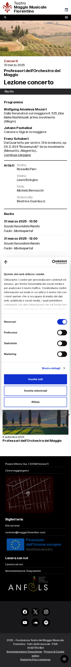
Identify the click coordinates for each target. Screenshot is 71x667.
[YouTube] (25, 623)
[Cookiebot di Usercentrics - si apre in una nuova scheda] (52, 262)
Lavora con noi (14, 564)
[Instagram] (46, 612)
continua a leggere (17, 155)
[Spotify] (46, 623)
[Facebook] (25, 612)
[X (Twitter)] (35, 612)
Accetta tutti (35, 379)
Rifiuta (36, 401)
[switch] (62, 332)
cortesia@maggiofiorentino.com (25, 532)
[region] (35, 424)
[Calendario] (66, 10)
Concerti (11, 61)
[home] (8, 7)
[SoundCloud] (35, 623)
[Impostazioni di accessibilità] (64, 659)
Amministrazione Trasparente (23, 571)
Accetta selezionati (35, 390)
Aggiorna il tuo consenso (35, 659)
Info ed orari (12, 525)
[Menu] (66, 17)
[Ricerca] (5, 17)
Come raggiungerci (17, 470)
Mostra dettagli (51, 368)
